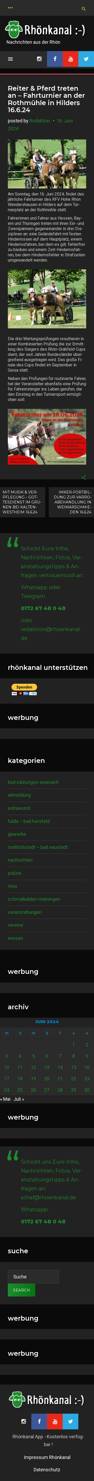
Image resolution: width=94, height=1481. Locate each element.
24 (6, 1090)
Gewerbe (17, 834)
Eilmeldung (19, 795)
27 (46, 1090)
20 (46, 1078)
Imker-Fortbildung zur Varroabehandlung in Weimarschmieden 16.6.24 (72, 502)
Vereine (15, 925)
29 (73, 1090)
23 (87, 1078)
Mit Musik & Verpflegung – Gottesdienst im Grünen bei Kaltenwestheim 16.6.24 (22, 502)
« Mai (5, 1099)
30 (87, 1090)
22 (73, 1078)
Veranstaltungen (25, 912)
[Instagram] (39, 59)
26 (33, 1090)
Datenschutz (47, 1469)
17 (6, 1078)
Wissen (15, 938)
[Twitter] (86, 59)
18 (19, 1078)
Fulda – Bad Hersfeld (29, 821)
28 (60, 1090)
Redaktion (40, 120)
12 (33, 1067)
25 (19, 1090)
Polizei (14, 873)
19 (33, 1078)
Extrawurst (19, 808)
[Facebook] (55, 59)
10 (6, 1067)
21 (60, 1078)
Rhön (12, 886)
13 (46, 1067)
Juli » (19, 1099)
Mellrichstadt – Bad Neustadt (38, 847)
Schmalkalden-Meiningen (34, 899)
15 (73, 1067)
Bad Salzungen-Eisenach (33, 782)
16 (87, 1067)
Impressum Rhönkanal (47, 1457)
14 (60, 1067)
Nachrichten (20, 860)
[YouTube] (70, 59)
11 (19, 1067)
